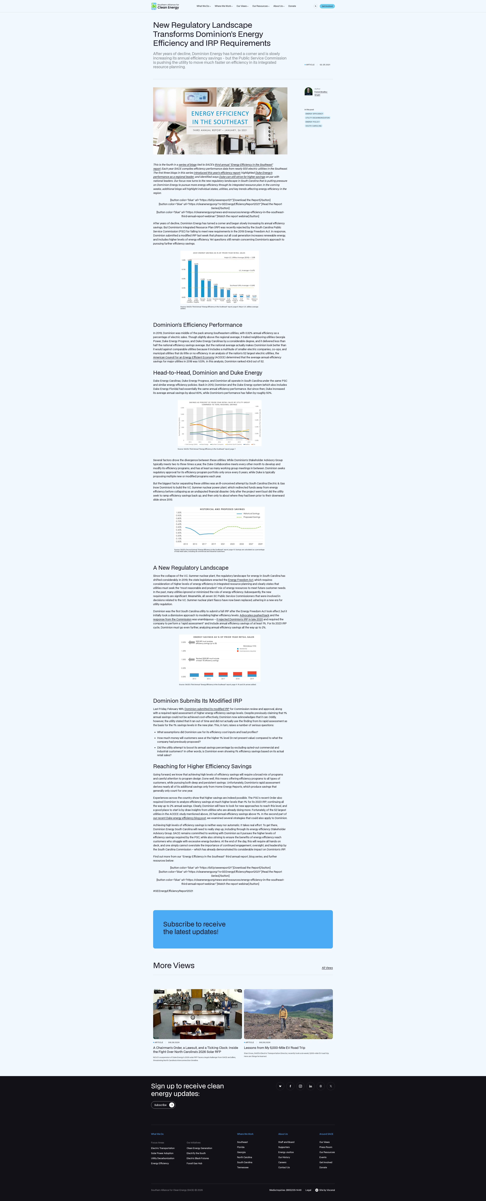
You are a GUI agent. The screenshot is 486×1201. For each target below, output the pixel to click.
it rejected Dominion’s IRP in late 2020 (240, 619)
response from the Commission (172, 619)
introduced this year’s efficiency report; (217, 172)
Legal (308, 1190)
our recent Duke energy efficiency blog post (179, 818)
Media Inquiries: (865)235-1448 (285, 1190)
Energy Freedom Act (240, 580)
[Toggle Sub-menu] (210, 6)
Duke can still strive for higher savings (242, 176)
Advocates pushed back (254, 615)
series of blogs (187, 164)
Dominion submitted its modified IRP (207, 709)
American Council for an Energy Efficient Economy (183, 357)
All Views (327, 968)
